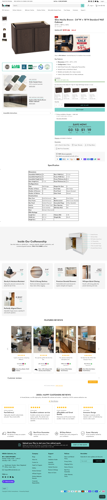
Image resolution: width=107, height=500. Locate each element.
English (102, 1)
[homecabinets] (6, 5)
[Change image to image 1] (4, 18)
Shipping (57, 138)
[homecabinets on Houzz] (98, 2)
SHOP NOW (32, 86)
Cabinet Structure (52, 467)
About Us (34, 459)
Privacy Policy (68, 461)
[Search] (82, 5)
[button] (8, 350)
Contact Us (35, 462)
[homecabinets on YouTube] (95, 2)
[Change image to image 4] (4, 35)
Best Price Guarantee (67, 471)
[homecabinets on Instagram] (93, 2)
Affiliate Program (36, 473)
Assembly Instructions (51, 463)
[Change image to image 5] (4, 40)
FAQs (49, 457)
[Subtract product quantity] (56, 105)
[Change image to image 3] (4, 29)
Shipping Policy (68, 464)
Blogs (33, 457)
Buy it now (79, 110)
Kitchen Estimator (36, 471)
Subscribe (99, 461)
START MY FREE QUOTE (80, 445)
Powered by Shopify (24, 491)
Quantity (57, 102)
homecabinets (14, 491)
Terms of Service (68, 467)
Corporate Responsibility (35, 482)
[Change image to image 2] (4, 24)
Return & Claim (52, 473)
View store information (61, 118)
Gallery (34, 468)
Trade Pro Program (37, 465)
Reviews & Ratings (53, 470)
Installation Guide (52, 459)
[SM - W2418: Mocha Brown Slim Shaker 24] (30, 38)
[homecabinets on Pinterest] (91, 2)
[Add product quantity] (61, 105)
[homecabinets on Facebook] (89, 2)
